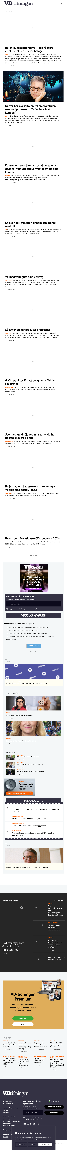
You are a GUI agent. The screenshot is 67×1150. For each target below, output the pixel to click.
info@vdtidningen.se (9, 1125)
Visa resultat (33, 652)
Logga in (23, 1024)
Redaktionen (6, 1134)
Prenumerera (23, 1018)
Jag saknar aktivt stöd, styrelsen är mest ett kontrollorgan (28, 627)
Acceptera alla (45, 1144)
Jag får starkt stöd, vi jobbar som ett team (23, 630)
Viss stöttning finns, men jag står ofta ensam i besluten (28, 633)
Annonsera (5, 1136)
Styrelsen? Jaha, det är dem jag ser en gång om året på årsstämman (32, 636)
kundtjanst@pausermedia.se (11, 1121)
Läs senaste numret (54, 1107)
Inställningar (21, 1144)
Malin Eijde (6, 1112)
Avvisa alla (33, 1144)
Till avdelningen (59, 900)
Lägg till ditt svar (11, 639)
